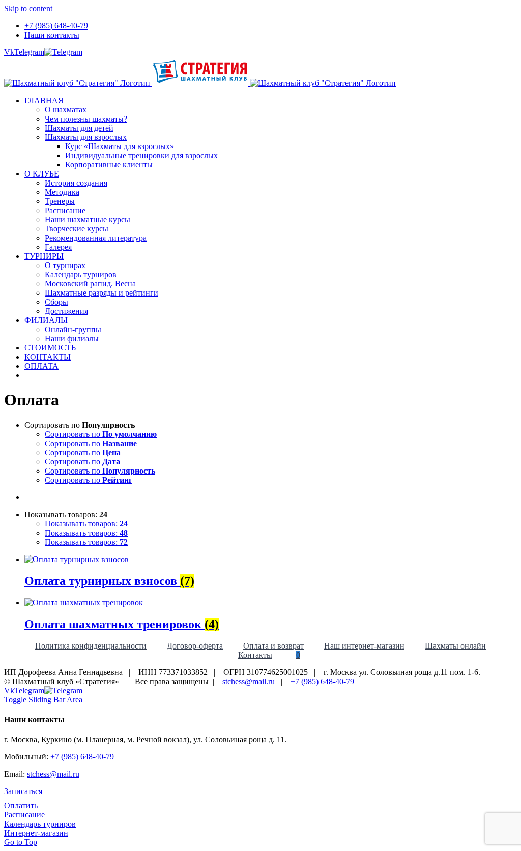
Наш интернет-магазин (364, 645)
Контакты (255, 655)
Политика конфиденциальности (91, 645)
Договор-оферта (195, 645)
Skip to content (28, 8)
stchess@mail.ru (248, 681)
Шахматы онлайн (455, 645)
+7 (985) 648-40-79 (321, 681)
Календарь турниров (40, 823)
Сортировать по (101, 434)
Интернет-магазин (36, 833)
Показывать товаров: (86, 523)
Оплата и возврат (273, 645)
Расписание (24, 814)
